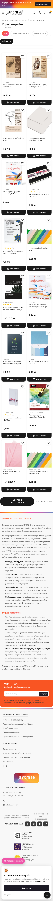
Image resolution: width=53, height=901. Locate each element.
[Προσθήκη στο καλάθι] (13, 102)
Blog (5, 766)
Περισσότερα (40, 881)
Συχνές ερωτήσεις (10, 728)
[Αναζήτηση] (34, 12)
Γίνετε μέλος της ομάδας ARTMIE (16, 757)
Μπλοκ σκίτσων (40, 33)
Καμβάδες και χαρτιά (18, 20)
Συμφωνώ (26, 888)
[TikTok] (45, 823)
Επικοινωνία (8, 761)
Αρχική (5, 20)
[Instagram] (33, 823)
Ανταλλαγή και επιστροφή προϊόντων (18, 724)
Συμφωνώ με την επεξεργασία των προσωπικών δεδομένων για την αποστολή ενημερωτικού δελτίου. (24, 701)
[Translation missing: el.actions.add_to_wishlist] (22, 56)
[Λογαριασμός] (39, 12)
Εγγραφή (43, 694)
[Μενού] (3, 12)
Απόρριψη (7, 895)
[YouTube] (39, 823)
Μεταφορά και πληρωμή (13, 720)
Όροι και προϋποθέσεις (12, 732)
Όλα (5, 33)
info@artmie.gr (12, 805)
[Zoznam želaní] (44, 12)
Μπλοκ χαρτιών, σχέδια (20, 33)
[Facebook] (27, 823)
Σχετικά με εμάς (10, 749)
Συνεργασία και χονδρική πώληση (17, 753)
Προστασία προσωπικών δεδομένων (18, 736)
